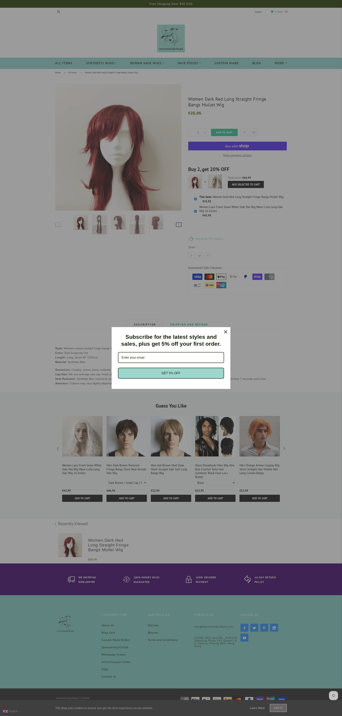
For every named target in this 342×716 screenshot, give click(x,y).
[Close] (225, 332)
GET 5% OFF (171, 373)
